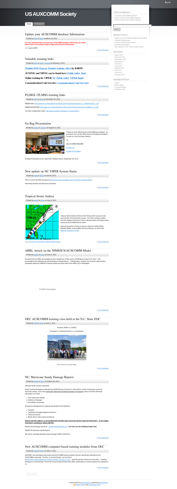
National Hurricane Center (70, 230)
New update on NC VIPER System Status (51, 171)
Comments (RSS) (94, 485)
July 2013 (118, 64)
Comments (120, 87)
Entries (119, 85)
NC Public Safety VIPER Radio (68, 78)
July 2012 (118, 70)
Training (47, 63)
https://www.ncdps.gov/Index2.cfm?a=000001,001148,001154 (70, 180)
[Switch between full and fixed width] (169, 2)
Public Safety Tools (76, 73)
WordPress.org (120, 89)
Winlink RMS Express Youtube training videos (48, 68)
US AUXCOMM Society (50, 14)
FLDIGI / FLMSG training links (45, 95)
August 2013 (119, 62)
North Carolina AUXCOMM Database (128, 18)
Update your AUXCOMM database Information (54, 34)
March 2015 (119, 55)
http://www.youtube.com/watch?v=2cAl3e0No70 (62, 111)
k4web (36, 128)
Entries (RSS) (80, 485)
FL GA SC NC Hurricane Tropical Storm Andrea (44, 242)
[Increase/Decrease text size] (166, 2)
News (41, 38)
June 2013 (118, 66)
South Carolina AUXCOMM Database (128, 20)
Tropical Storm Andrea (39, 196)
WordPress (104, 483)
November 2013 (120, 59)
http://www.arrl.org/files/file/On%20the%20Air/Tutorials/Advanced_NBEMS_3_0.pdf (69, 107)
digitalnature (85, 483)
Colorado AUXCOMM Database (126, 16)
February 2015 (120, 57)
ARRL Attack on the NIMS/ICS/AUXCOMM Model (58, 250)
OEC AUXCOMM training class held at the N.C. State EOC (62, 319)
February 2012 (120, 75)
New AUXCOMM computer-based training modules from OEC (64, 446)
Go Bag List (70, 148)
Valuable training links (39, 59)
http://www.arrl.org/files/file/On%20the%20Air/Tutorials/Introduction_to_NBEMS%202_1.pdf (67, 104)
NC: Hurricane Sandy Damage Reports (49, 377)
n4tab (36, 175)
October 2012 (119, 68)
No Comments (103, 50)
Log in (117, 83)
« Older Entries (31, 474)
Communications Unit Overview (73, 83)
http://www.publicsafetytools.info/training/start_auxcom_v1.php (48, 459)
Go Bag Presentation (38, 123)
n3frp (35, 38)
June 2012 (118, 72)
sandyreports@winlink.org (58, 427)
